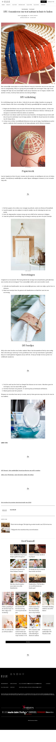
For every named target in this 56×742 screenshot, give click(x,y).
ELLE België (24, 15)
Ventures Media (23, 687)
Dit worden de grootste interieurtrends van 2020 (16, 502)
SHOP (43, 1)
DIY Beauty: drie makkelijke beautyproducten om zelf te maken (20, 470)
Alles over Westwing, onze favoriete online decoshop (17, 475)
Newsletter (51, 1)
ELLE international (24, 683)
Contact (12, 687)
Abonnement (4, 683)
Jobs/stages (13, 683)
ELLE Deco (36, 4)
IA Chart (39, 687)
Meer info (3, 695)
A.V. (38, 683)
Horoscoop (22, 4)
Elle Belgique (5, 687)
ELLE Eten (29, 4)
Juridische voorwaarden (35, 683)
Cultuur (14, 4)
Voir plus (28, 642)
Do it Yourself (27, 541)
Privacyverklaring (33, 687)
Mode (3, 4)
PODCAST (43, 4)
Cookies (48, 683)
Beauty (8, 4)
